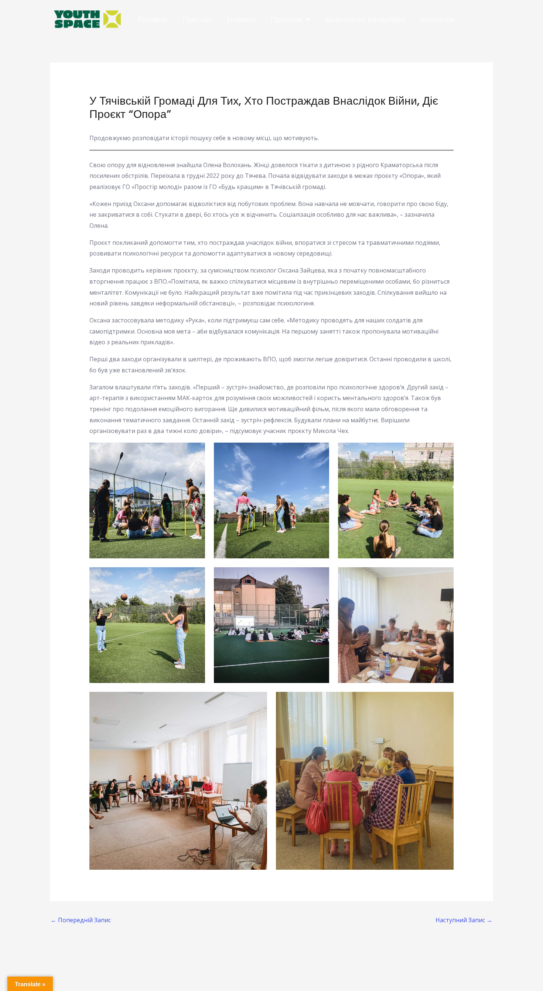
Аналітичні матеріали (365, 19)
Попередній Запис (81, 920)
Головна (152, 19)
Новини (241, 19)
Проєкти (286, 19)
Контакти (437, 19)
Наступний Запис (464, 920)
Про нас (197, 19)
